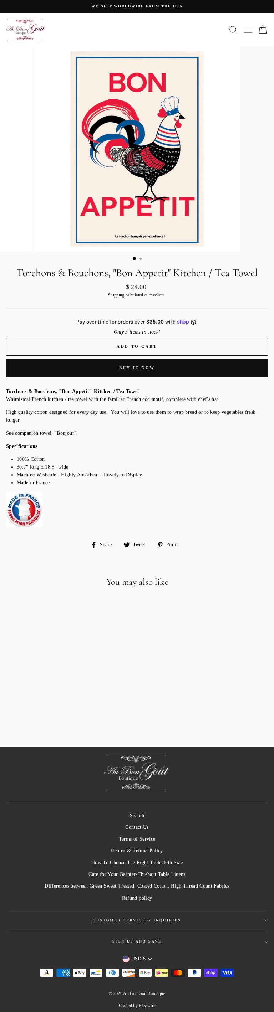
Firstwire (147, 1005)
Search (137, 815)
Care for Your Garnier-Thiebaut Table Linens (137, 874)
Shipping (116, 295)
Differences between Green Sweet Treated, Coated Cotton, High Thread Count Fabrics (137, 886)
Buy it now (137, 368)
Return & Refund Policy (137, 850)
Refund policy (137, 898)
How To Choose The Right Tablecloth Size (137, 862)
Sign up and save (137, 941)
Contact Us (136, 827)
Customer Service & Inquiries (137, 920)
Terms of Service (137, 839)
